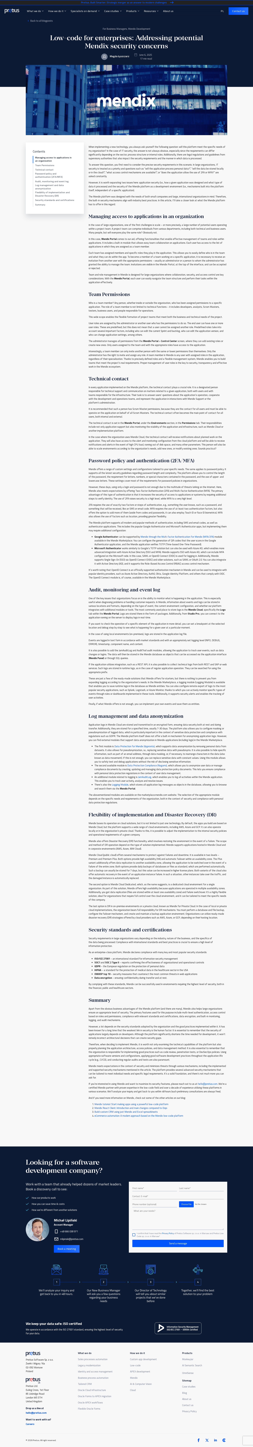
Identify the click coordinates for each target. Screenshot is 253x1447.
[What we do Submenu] (42, 11)
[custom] (224, 1440)
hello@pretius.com (36, 1413)
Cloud (133, 1390)
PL (222, 11)
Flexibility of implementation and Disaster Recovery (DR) (52, 194)
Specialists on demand (84, 11)
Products (131, 11)
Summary (40, 204)
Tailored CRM (85, 1384)
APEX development (140, 1371)
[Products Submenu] (138, 11)
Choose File (186, 1204)
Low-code (135, 1365)
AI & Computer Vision (141, 1384)
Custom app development (143, 1359)
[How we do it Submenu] (65, 11)
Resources (150, 11)
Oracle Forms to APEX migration (94, 1396)
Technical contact (44, 169)
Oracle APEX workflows (90, 1402)
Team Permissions (44, 165)
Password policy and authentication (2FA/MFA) (49, 175)
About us (168, 11)
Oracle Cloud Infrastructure (92, 1390)
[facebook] (198, 1440)
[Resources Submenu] (157, 11)
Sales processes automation (92, 1359)
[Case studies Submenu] (120, 11)
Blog (184, 1393)
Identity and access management (95, 1371)
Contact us (187, 1405)
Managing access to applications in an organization (53, 159)
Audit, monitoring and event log (52, 181)
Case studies (111, 11)
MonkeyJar (187, 1359)
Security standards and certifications (54, 200)
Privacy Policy (168, 1233)
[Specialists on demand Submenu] (98, 11)
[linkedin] (215, 1440)
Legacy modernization (89, 1365)
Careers (30, 1424)
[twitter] (207, 1440)
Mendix (134, 1378)
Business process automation (93, 1378)
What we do (34, 11)
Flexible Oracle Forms (89, 1409)
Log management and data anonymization (49, 187)
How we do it (55, 11)
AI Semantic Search (192, 1365)
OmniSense (188, 1373)
